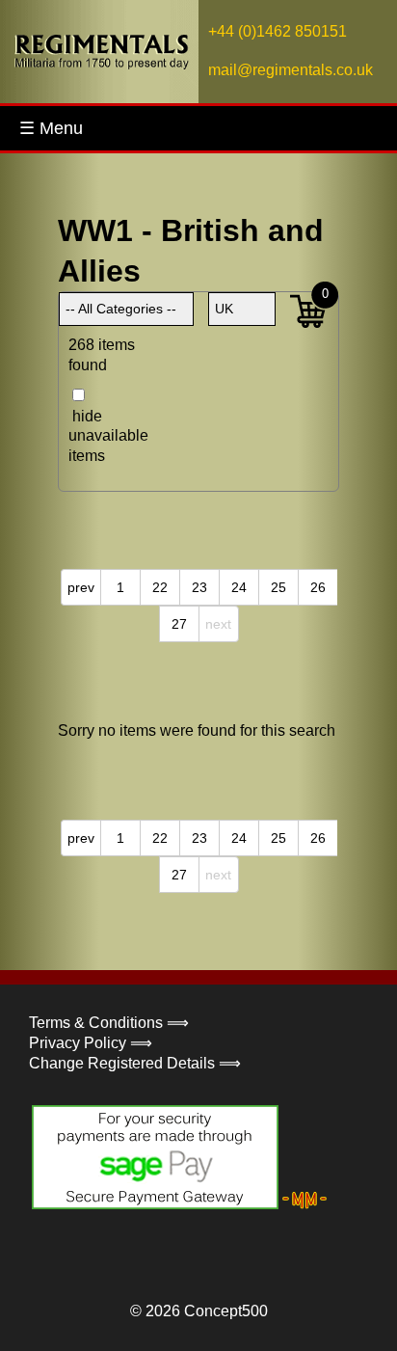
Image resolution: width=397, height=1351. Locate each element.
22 (160, 587)
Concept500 (226, 1311)
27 (179, 624)
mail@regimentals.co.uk (290, 70)
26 (318, 587)
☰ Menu (51, 128)
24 (239, 587)
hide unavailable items (97, 436)
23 (199, 587)
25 (278, 587)
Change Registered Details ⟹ (135, 1063)
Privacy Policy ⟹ (90, 1043)
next (218, 624)
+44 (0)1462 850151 (277, 31)
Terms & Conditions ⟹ (109, 1022)
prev (80, 587)
